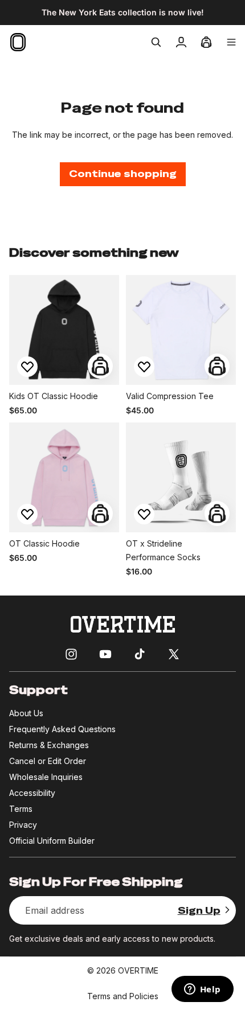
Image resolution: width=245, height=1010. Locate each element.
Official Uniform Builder (52, 840)
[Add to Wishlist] (27, 366)
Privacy (23, 825)
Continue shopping (123, 174)
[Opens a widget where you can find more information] (202, 990)
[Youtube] (105, 654)
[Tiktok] (139, 654)
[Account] (181, 42)
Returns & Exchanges (49, 745)
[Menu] (231, 42)
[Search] (156, 42)
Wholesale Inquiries (46, 777)
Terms (20, 809)
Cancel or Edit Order (47, 761)
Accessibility (32, 793)
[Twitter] (174, 654)
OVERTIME (138, 970)
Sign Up (199, 911)
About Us (26, 713)
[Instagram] (71, 654)
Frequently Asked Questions (62, 729)
